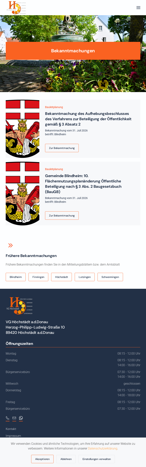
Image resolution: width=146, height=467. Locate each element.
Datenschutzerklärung (102, 448)
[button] (138, 7)
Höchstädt (61, 277)
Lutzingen (84, 277)
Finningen (38, 277)
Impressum (13, 436)
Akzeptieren (42, 459)
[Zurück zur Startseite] (16, 7)
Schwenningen (110, 277)
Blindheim (16, 277)
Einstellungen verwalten (97, 459)
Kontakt (11, 429)
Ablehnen (66, 459)
